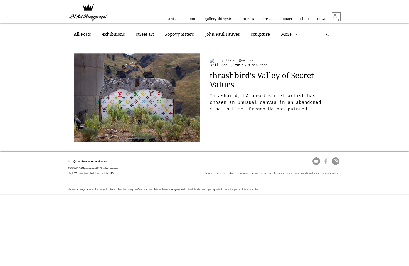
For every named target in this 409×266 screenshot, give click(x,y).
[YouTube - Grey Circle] (316, 161)
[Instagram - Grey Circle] (335, 161)
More (286, 34)
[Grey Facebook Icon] (326, 161)
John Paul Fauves (222, 34)
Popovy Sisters (179, 34)
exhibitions (113, 34)
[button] (328, 35)
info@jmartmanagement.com (87, 161)
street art (145, 34)
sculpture (260, 34)
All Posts (82, 34)
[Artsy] (336, 16)
